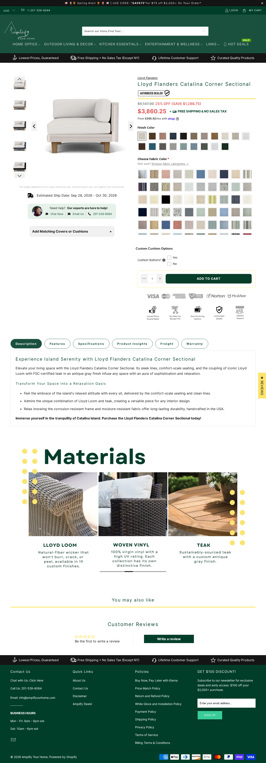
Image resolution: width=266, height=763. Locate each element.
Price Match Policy (147, 688)
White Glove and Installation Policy (158, 704)
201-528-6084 (102, 214)
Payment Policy (145, 711)
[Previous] (34, 126)
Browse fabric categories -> (170, 164)
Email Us (78, 214)
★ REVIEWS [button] (262, 385)
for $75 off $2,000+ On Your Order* (173, 3)
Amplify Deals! (82, 704)
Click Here (36, 680)
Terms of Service (146, 735)
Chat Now (56, 214)
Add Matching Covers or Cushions (72, 231)
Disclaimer (80, 696)
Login (233, 10)
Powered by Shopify (63, 757)
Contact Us (80, 688)
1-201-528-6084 (38, 10)
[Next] (131, 126)
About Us (79, 680)
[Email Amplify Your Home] (22, 10)
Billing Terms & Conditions (152, 743)
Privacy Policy (144, 727)
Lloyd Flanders (148, 78)
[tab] (26, 344)
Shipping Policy (145, 719)
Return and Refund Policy (152, 696)
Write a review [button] (169, 639)
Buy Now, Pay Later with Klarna (156, 680)
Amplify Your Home (35, 757)
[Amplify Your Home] (19, 31)
